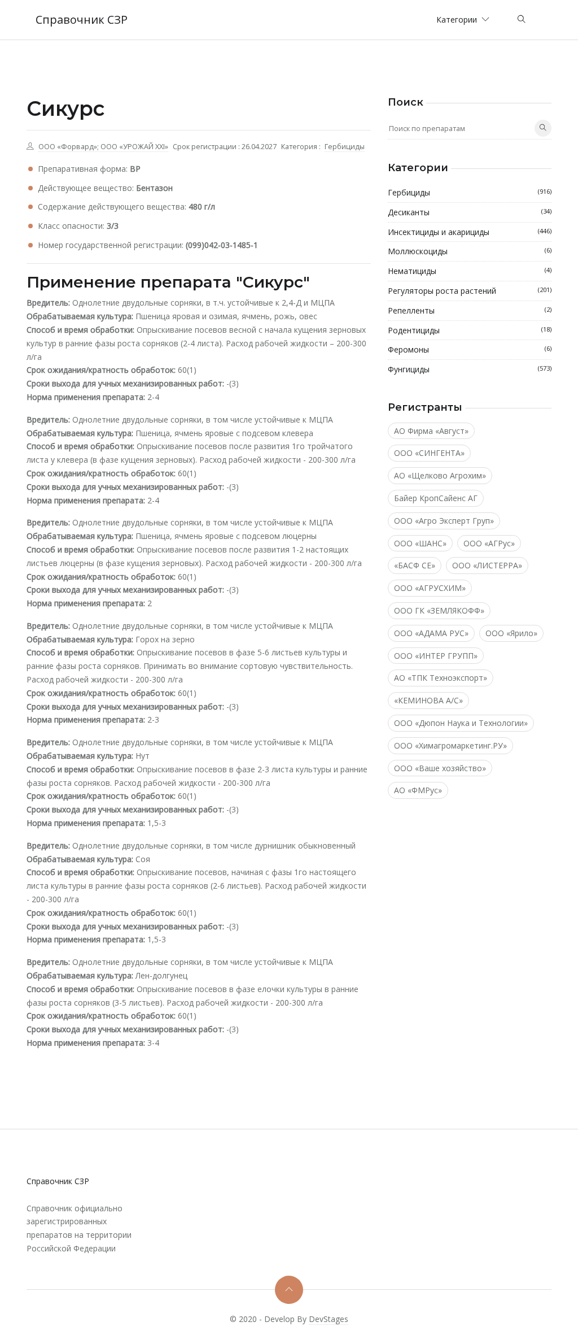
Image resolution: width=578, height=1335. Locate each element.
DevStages (328, 1319)
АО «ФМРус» (418, 790)
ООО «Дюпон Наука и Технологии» (461, 722)
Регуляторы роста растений (469, 290)
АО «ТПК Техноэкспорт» (440, 677)
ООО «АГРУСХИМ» (430, 587)
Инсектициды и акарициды (469, 232)
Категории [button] (457, 19)
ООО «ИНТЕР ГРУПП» (436, 655)
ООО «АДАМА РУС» (431, 633)
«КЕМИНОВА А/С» (428, 700)
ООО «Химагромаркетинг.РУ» (450, 745)
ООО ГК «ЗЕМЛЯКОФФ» (439, 610)
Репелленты (469, 310)
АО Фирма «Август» (431, 430)
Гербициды (345, 146)
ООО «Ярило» (511, 633)
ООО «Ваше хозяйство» (440, 768)
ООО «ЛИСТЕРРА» (487, 565)
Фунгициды (469, 369)
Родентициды (469, 330)
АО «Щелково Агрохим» (440, 475)
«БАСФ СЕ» (414, 565)
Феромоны (469, 349)
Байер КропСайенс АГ (436, 498)
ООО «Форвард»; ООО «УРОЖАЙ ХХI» (103, 146)
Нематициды (469, 271)
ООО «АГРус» (489, 543)
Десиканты (469, 212)
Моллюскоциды (469, 251)
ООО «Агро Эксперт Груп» (444, 520)
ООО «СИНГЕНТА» (429, 452)
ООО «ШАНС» (420, 543)
